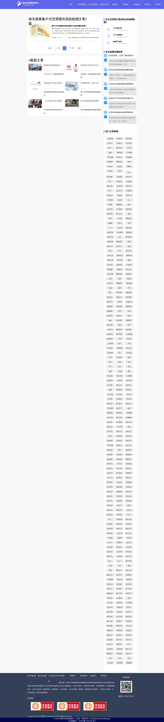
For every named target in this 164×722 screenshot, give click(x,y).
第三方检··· (129, 143)
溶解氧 (129, 166)
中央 (110, 658)
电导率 (119, 166)
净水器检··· (129, 329)
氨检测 (119, 538)
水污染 (129, 148)
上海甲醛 (110, 343)
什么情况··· (110, 348)
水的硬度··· (110, 306)
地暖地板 (129, 283)
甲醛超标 (129, 157)
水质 (129, 311)
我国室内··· (129, 450)
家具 (110, 218)
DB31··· (110, 148)
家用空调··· (129, 616)
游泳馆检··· (129, 209)
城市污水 (129, 195)
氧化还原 (129, 380)
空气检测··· (119, 357)
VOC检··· (119, 464)
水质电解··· (110, 269)
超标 (129, 408)
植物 (129, 260)
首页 (71, 4)
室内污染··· (129, 445)
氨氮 (119, 325)
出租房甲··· (110, 422)
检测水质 (110, 232)
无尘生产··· (110, 644)
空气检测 (110, 157)
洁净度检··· (119, 399)
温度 (110, 436)
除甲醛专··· (129, 237)
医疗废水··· (119, 403)
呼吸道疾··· (129, 218)
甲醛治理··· (110, 593)
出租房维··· (110, 162)
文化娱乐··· (110, 482)
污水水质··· (119, 468)
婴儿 (119, 353)
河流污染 (119, 579)
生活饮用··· (110, 649)
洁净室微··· (110, 640)
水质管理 (129, 603)
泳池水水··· (119, 316)
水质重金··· (119, 181)
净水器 (119, 302)
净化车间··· (129, 552)
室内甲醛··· (110, 177)
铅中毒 (110, 399)
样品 (110, 362)
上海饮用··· (129, 547)
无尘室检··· (119, 584)
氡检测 (129, 538)
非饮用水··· (119, 157)
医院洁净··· (119, 510)
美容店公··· (119, 445)
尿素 (119, 171)
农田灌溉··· (119, 320)
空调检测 (126, 4)
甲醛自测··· (119, 162)
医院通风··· (110, 626)
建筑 (110, 152)
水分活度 (110, 394)
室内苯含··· (129, 584)
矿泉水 (119, 223)
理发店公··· (119, 297)
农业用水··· (129, 524)
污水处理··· (110, 376)
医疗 (110, 292)
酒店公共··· (119, 431)
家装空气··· (119, 570)
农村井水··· (110, 195)
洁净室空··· (129, 621)
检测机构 (119, 348)
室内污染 (110, 237)
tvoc (110, 228)
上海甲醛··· (119, 177)
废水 (110, 251)
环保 (129, 362)
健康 (110, 320)
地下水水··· (119, 214)
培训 (119, 366)
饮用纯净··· (129, 274)
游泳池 (110, 171)
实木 (110, 357)
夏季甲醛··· (119, 274)
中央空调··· (110, 417)
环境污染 (119, 186)
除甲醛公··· (129, 390)
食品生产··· (129, 653)
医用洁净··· (119, 626)
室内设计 (129, 436)
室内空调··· (110, 528)
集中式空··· (119, 640)
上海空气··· (110, 283)
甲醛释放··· (119, 204)
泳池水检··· (110, 316)
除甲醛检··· (110, 339)
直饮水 (129, 394)
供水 (119, 343)
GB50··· (129, 515)
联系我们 (158, 4)
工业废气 (129, 265)
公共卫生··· (110, 209)
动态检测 (119, 649)
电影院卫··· (129, 403)
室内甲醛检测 (82, 4)
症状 (119, 279)
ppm (129, 172)
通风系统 (119, 663)
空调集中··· (119, 621)
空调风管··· (119, 542)
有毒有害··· (119, 329)
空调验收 (110, 579)
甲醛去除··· (119, 241)
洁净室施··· (119, 653)
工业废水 (110, 200)
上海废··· (129, 505)
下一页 (71, 48)
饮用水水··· (129, 186)
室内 (129, 366)
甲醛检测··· (119, 283)
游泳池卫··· (110, 515)
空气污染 (110, 255)
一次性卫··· (110, 329)
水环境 (119, 218)
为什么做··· (110, 603)
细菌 (110, 390)
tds (129, 200)
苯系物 (129, 339)
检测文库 (147, 4)
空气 (110, 366)
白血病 (119, 200)
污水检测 (129, 152)
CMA (119, 237)
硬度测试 (129, 232)
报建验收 (129, 663)
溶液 (110, 288)
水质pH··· (120, 505)
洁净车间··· (119, 515)
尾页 (79, 48)
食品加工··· (119, 635)
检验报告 (110, 241)
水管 (129, 223)
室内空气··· (129, 177)
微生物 (119, 380)
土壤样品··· (110, 598)
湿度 (110, 570)
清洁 (129, 658)
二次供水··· (110, 166)
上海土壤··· (129, 626)
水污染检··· (119, 394)
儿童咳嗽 (129, 334)
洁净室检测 (136, 4)
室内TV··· (110, 589)
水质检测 (115, 4)
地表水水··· (129, 528)
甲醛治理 (119, 255)
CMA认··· (110, 542)
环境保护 (129, 191)
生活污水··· (110, 491)
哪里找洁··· (110, 653)
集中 (119, 566)
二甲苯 (119, 339)
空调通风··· (129, 320)
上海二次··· (110, 478)
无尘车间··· (110, 487)
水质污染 (119, 533)
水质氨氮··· (129, 482)
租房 (110, 279)
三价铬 (119, 371)
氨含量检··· (110, 459)
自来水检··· (129, 422)
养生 (119, 450)
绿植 (119, 362)
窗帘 (129, 371)
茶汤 (129, 427)
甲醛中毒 (129, 255)
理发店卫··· (119, 385)
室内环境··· (110, 214)
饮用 (119, 311)
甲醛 (129, 162)
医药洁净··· (110, 510)
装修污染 (129, 302)
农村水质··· (110, 552)
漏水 (129, 566)
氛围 (110, 371)
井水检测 (119, 232)
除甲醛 (110, 204)
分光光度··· (110, 547)
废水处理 (119, 376)
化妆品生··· (110, 496)
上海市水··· (129, 542)
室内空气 (119, 552)
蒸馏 (119, 288)
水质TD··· (129, 607)
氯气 (129, 204)
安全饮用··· (119, 148)
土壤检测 (129, 376)
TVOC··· (110, 181)
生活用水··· (119, 589)
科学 (129, 325)
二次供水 (119, 228)
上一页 (57, 48)
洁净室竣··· (119, 440)
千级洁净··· (110, 607)
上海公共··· (119, 482)
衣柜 (129, 288)
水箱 (129, 343)
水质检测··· (119, 138)
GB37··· (129, 644)
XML (73, 716)
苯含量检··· (119, 413)
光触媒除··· (110, 311)
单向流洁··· (129, 496)
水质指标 (129, 181)
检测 (129, 357)
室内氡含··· (110, 533)
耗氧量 (129, 279)
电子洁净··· (119, 593)
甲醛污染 (119, 607)
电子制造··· (119, 473)
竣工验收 (110, 353)
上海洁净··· (129, 399)
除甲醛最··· (119, 390)
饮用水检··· (129, 138)
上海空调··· (119, 612)
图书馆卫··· (129, 635)
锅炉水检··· (110, 186)
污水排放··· (119, 556)
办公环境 (119, 427)
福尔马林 (110, 274)
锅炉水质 (110, 260)
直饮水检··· (129, 519)
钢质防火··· (129, 459)
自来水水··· (119, 528)
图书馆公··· (129, 468)
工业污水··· (110, 143)
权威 (129, 316)
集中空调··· (119, 417)
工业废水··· (119, 143)
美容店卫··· (129, 385)
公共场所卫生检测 (53, 678)
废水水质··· (110, 621)
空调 (110, 566)
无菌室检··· (119, 491)
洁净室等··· (129, 487)
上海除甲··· (119, 269)
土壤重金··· (129, 579)
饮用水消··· (110, 584)
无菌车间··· (110, 630)
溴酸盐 (110, 223)
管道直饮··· (110, 450)
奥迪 (129, 246)
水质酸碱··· (129, 417)
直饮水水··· (129, 440)
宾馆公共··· (129, 431)
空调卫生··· (119, 644)
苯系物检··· (129, 454)
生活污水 (129, 353)
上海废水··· (129, 630)
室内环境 (119, 260)
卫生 (119, 658)
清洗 (129, 598)
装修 (129, 214)
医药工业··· (129, 649)
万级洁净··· (110, 473)
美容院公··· (110, 297)
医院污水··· (110, 575)
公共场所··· (119, 209)
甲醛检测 (119, 152)
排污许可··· (119, 191)
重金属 (119, 195)
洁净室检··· (119, 265)
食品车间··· (129, 491)
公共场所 (110, 663)
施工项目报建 (93, 4)
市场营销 (110, 408)
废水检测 (110, 445)
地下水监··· (129, 269)
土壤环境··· (110, 380)
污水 (119, 251)
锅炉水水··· (110, 635)
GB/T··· (110, 191)
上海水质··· (110, 265)
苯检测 (110, 538)
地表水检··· (129, 228)
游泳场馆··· (119, 487)
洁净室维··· (119, 436)
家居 (129, 241)
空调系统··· (129, 473)
